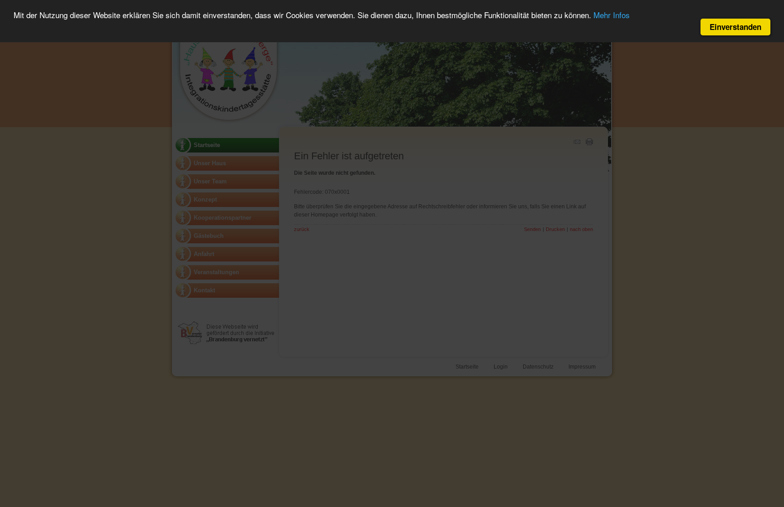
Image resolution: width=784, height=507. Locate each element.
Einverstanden (735, 26)
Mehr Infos (611, 14)
